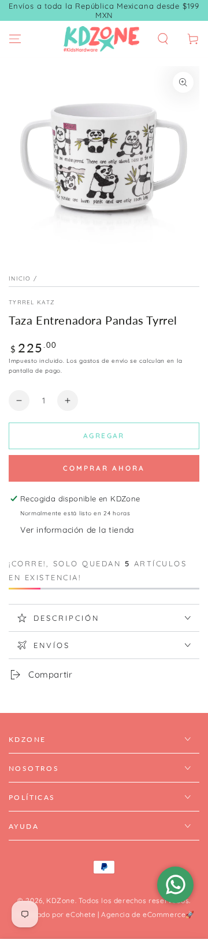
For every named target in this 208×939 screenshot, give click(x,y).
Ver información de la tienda (77, 530)
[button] (163, 39)
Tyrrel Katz (31, 302)
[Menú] (15, 39)
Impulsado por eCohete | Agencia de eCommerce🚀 (104, 914)
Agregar (104, 435)
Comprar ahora (104, 468)
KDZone (60, 900)
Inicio (20, 278)
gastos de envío (103, 361)
